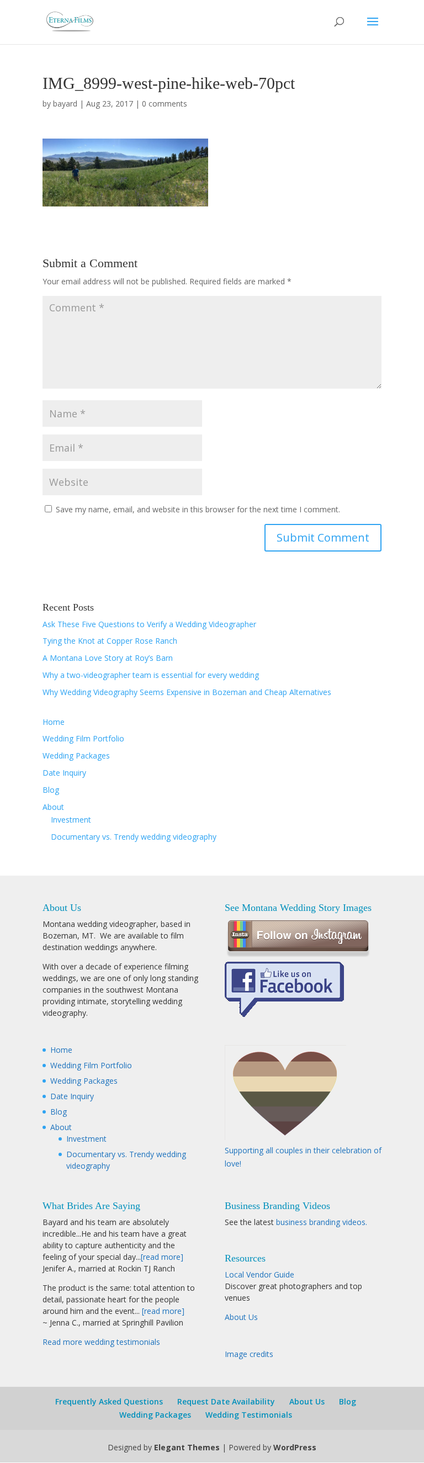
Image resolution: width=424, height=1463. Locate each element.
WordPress (294, 1447)
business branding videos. (321, 1222)
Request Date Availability (226, 1401)
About (53, 807)
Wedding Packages (76, 755)
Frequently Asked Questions (109, 1401)
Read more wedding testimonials (101, 1342)
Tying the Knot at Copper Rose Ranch (110, 640)
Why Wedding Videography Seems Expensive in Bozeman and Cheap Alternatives (187, 692)
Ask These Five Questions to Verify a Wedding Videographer (149, 624)
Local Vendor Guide (259, 1274)
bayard (65, 103)
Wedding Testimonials (248, 1414)
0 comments (164, 103)
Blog (51, 789)
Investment (71, 819)
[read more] (162, 1257)
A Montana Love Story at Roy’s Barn (108, 658)
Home (54, 722)
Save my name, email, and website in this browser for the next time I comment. (198, 509)
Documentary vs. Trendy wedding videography (133, 836)
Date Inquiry (64, 772)
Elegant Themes (187, 1447)
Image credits (249, 1354)
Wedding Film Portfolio (83, 738)
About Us (241, 1317)
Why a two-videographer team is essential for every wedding (151, 675)
